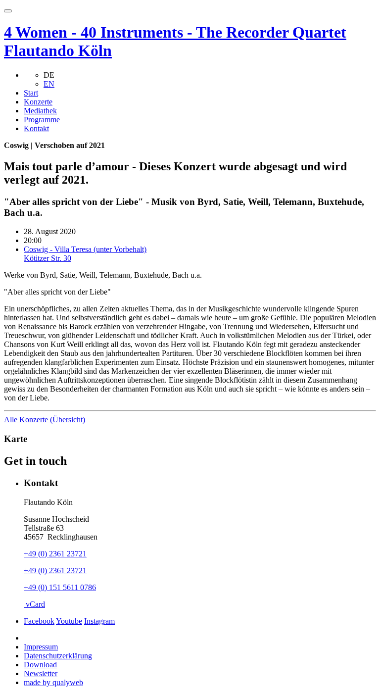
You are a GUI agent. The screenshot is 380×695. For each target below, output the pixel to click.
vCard (34, 604)
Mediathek (40, 110)
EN (49, 84)
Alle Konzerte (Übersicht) (44, 419)
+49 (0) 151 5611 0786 (60, 587)
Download (40, 664)
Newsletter (40, 673)
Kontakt (36, 128)
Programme (42, 119)
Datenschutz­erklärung (58, 655)
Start (31, 93)
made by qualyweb (53, 682)
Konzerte (38, 102)
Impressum (41, 647)
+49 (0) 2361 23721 (55, 553)
